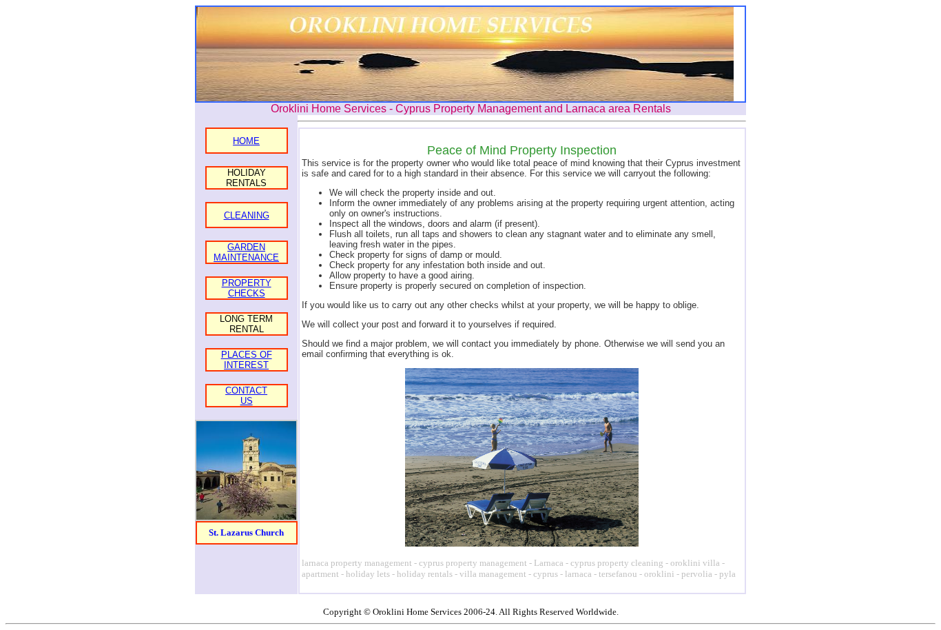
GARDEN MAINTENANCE (246, 252)
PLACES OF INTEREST (246, 359)
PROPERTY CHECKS (246, 288)
